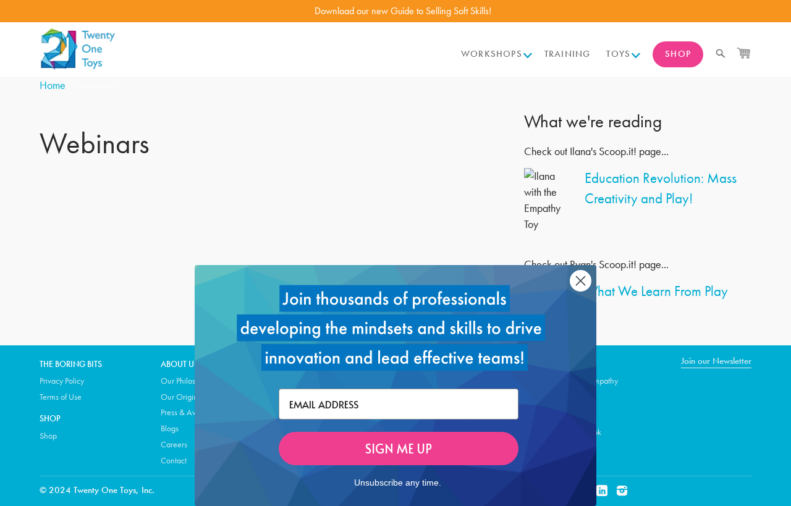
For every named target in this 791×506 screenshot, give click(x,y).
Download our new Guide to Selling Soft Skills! (403, 10)
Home (53, 85)
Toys (618, 54)
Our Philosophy (186, 380)
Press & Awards (187, 412)
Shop (678, 54)
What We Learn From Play (656, 291)
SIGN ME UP (398, 448)
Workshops (491, 54)
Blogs (170, 428)
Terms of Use (61, 396)
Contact (174, 460)
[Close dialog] (580, 281)
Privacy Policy (62, 380)
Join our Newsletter (716, 361)
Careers (174, 444)
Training (567, 54)
